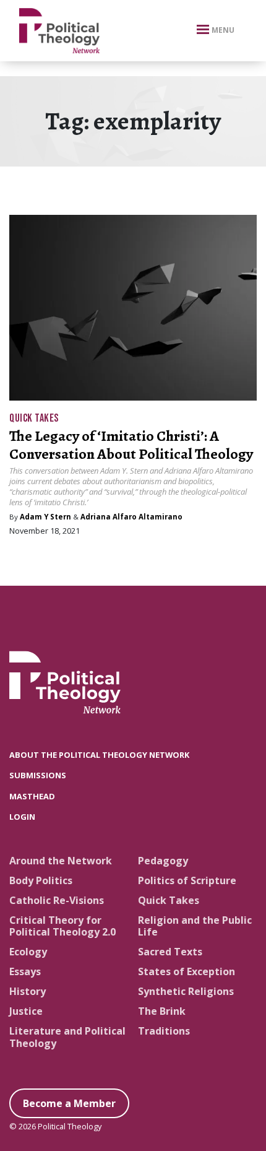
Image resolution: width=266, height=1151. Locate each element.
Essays (25, 971)
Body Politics (40, 880)
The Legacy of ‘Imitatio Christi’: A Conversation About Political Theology (131, 445)
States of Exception (186, 971)
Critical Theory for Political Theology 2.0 (62, 926)
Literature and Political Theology (67, 1036)
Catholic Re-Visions (56, 900)
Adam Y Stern (45, 516)
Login (22, 816)
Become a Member (69, 1103)
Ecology (28, 951)
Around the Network (60, 860)
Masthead (32, 796)
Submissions (37, 775)
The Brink (162, 1011)
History (27, 991)
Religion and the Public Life (195, 926)
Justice (26, 1011)
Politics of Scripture (187, 880)
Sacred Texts (170, 951)
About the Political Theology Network (99, 754)
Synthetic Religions (186, 991)
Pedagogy (163, 860)
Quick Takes (34, 418)
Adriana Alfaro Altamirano (131, 516)
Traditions (164, 1031)
